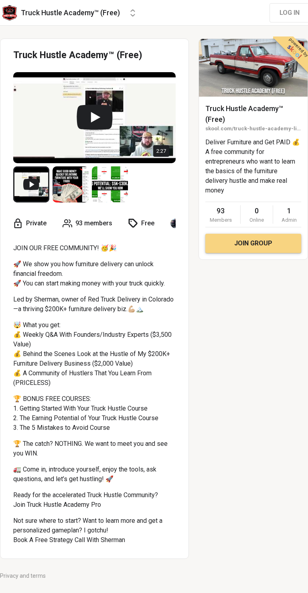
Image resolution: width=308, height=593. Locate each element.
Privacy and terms (23, 576)
